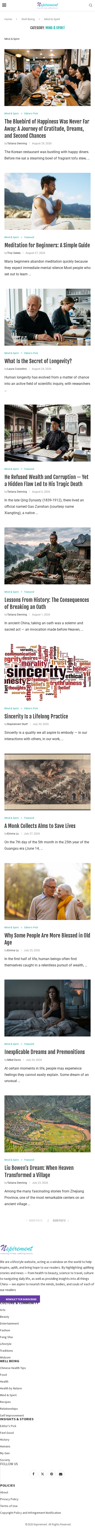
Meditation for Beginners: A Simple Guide (47, 245)
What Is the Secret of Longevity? (38, 361)
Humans (5, 1446)
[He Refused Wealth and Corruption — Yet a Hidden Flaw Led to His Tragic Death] (47, 433)
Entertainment (9, 1323)
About (4, 1492)
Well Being (28, 19)
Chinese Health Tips (13, 1367)
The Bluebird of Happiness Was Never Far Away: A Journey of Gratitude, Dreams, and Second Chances (46, 128)
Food (3, 1374)
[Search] (90, 5)
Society (5, 1459)
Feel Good (7, 1432)
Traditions (6, 1350)
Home (8, 19)
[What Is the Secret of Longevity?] (47, 317)
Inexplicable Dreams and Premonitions (44, 1052)
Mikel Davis (14, 1059)
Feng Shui (6, 1337)
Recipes (5, 1401)
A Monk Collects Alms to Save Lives (40, 826)
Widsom (5, 1357)
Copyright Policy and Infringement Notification (30, 1512)
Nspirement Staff (17, 724)
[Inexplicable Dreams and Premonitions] (47, 1008)
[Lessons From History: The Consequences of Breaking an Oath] (47, 555)
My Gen (5, 1453)
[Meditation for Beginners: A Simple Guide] (47, 201)
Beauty (4, 1316)
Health (4, 1381)
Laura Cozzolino (17, 368)
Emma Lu (13, 833)
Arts (3, 1309)
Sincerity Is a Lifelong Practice (36, 716)
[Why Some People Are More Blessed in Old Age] (47, 891)
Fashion (5, 1330)
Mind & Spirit (8, 1395)
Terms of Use (9, 1505)
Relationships (9, 1408)
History (5, 1439)
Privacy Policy (9, 1499)
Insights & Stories (17, 1419)
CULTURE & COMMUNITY (19, 1303)
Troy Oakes (14, 253)
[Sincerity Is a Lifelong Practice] (47, 672)
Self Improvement (12, 1415)
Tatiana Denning (17, 143)
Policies (7, 1485)
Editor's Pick (8, 1425)
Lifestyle (5, 1343)
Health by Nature (11, 1388)
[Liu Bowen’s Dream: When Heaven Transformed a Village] (47, 1123)
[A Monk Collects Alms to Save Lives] (47, 781)
